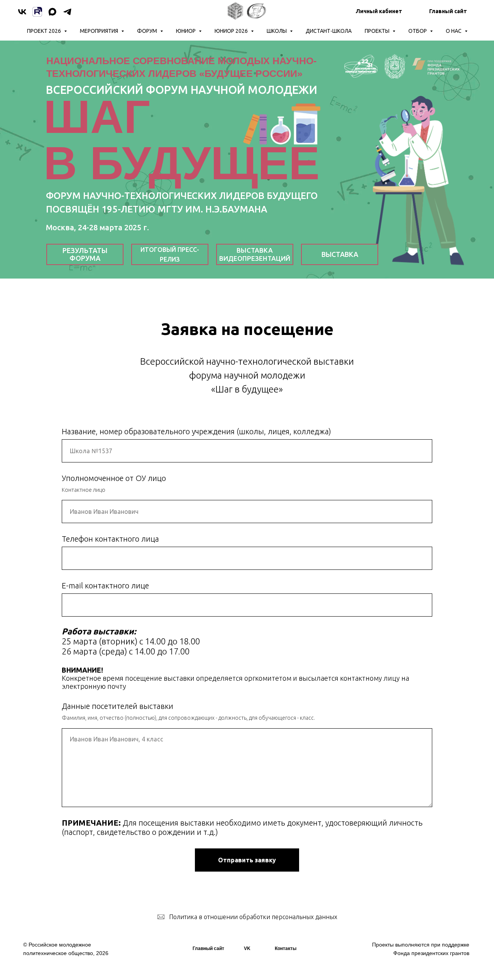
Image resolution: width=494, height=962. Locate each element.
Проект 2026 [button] (44, 31)
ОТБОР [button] (418, 31)
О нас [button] (454, 31)
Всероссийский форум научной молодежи (181, 89)
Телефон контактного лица (110, 538)
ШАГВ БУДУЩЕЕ (182, 140)
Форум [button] (147, 31)
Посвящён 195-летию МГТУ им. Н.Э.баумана (156, 209)
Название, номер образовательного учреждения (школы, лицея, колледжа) (196, 431)
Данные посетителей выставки (117, 706)
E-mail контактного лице (105, 585)
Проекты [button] (378, 31)
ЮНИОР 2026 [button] (232, 31)
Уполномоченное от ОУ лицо (114, 478)
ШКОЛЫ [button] (277, 31)
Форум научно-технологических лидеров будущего (182, 195)
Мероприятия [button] (99, 31)
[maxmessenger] (52, 12)
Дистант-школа (329, 31)
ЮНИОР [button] (186, 31)
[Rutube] (37, 12)
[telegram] (67, 12)
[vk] (22, 12)
